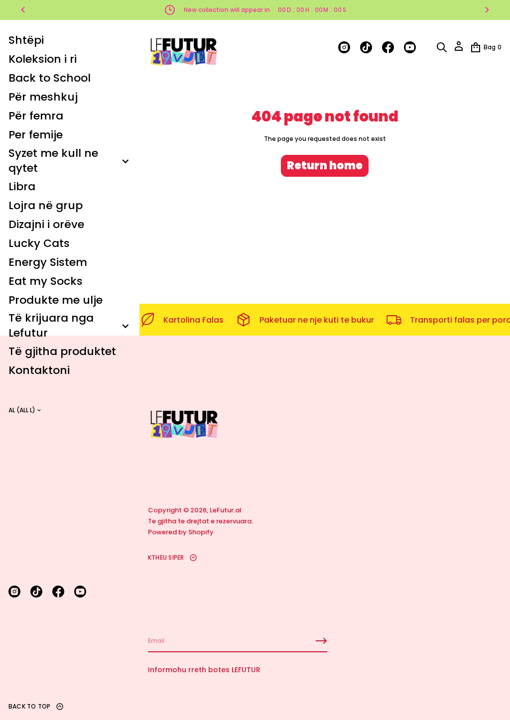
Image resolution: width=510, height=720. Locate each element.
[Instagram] (14, 591)
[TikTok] (36, 591)
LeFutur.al (226, 510)
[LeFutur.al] (183, 47)
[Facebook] (58, 591)
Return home (325, 165)
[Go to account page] (459, 49)
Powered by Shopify (181, 532)
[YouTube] (80, 591)
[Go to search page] (442, 47)
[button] (442, 47)
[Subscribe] (321, 641)
